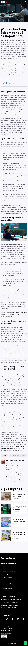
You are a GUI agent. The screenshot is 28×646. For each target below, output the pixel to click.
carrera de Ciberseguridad (16, 65)
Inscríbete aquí (11, 643)
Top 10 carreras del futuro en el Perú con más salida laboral (19, 534)
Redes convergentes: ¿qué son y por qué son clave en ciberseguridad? (14, 315)
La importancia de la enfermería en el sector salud (18, 521)
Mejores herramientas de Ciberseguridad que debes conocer (19, 507)
